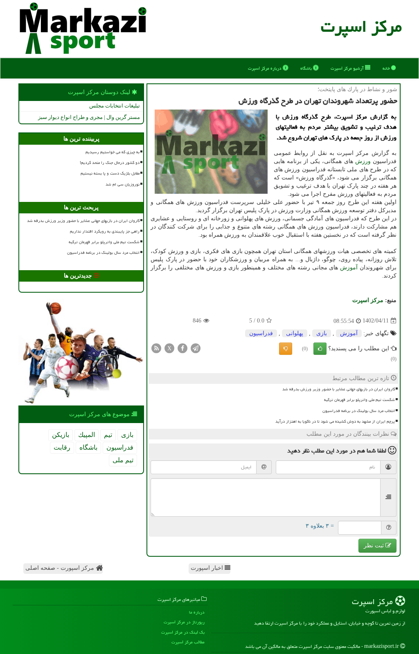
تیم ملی (123, 460)
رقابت (62, 447)
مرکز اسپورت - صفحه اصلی (60, 568)
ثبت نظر (374, 545)
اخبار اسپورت (208, 568)
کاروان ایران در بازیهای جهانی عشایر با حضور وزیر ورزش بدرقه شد (338, 389)
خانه (387, 68)
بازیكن (60, 434)
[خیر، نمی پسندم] (285, 349)
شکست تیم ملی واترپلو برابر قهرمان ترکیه (359, 400)
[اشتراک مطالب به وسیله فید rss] (156, 348)
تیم (108, 434)
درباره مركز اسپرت (265, 68)
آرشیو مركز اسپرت (348, 68)
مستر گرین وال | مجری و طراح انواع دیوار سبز (89, 117)
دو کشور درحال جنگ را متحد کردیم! (110, 163)
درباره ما (197, 612)
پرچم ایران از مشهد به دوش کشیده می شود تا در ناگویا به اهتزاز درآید (335, 421)
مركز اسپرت (361, 26)
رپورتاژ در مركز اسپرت (184, 622)
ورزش (363, 161)
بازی (321, 333)
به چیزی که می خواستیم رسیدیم (113, 152)
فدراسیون (261, 333)
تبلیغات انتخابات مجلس (114, 106)
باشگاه (306, 68)
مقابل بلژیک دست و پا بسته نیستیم (110, 173)
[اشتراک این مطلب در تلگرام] (195, 348)
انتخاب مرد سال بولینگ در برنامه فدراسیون (358, 411)
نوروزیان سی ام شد (123, 184)
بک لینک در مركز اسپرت (183, 632)
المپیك (86, 434)
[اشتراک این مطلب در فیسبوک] (182, 348)
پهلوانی (294, 333)
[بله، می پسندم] (320, 349)
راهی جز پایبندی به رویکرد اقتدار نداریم (105, 231)
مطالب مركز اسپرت (188, 642)
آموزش (349, 267)
